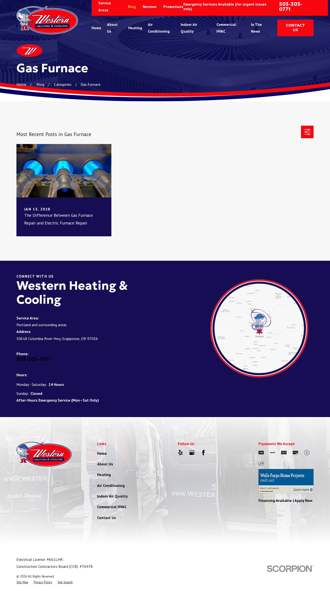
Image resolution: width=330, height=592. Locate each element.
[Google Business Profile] (191, 452)
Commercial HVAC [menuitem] (226, 28)
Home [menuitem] (96, 27)
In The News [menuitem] (256, 28)
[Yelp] (180, 452)
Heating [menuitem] (135, 27)
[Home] (47, 20)
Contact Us (106, 517)
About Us (105, 464)
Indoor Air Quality (112, 496)
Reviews (150, 6)
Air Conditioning (111, 485)
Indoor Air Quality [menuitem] (189, 28)
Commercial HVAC (112, 506)
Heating (104, 474)
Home (102, 453)
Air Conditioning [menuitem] (159, 28)
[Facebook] (203, 452)
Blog (132, 6)
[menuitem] (22, 582)
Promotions (173, 6)
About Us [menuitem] (112, 28)
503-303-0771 (290, 6)
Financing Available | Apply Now (285, 500)
